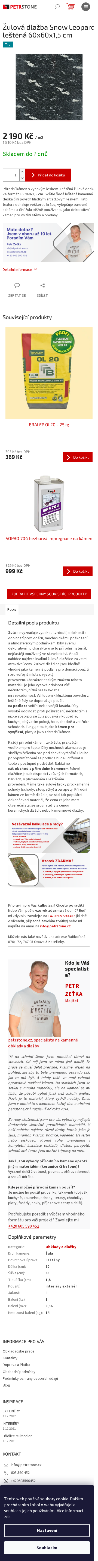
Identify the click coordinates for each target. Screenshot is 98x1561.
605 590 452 (20, 1472)
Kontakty (10, 1358)
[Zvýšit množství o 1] (22, 172)
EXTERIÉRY (11, 1411)
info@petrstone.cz (55, 926)
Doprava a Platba (16, 1365)
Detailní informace (17, 269)
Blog (6, 1385)
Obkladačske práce (19, 1351)
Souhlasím (46, 1548)
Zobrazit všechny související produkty (49, 594)
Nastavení (47, 1530)
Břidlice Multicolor (17, 1436)
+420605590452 (23, 1481)
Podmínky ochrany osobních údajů (30, 1378)
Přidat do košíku (51, 175)
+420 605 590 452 (61, 916)
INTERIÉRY (11, 1423)
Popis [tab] (12, 609)
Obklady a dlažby (60, 1247)
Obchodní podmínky (19, 1372)
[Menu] (85, 6)
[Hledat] (57, 6)
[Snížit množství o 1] (22, 178)
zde (7, 1517)
